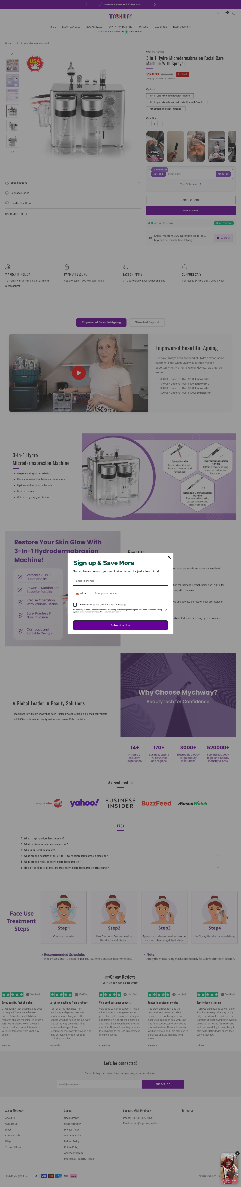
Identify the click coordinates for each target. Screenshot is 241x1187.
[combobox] (81, 593)
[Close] (169, 557)
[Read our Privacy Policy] (166, 610)
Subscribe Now (121, 625)
